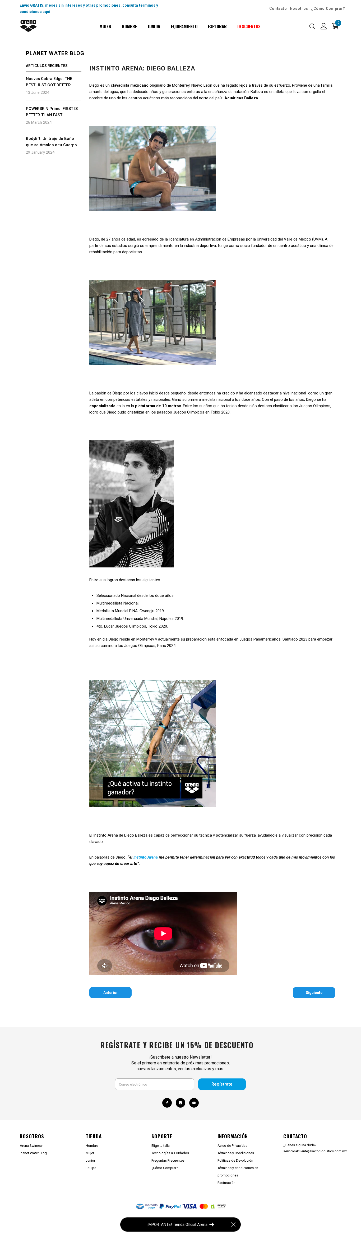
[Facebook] (167, 1103)
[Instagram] (180, 1103)
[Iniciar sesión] (324, 26)
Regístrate (222, 1084)
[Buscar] (312, 26)
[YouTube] (194, 1103)
